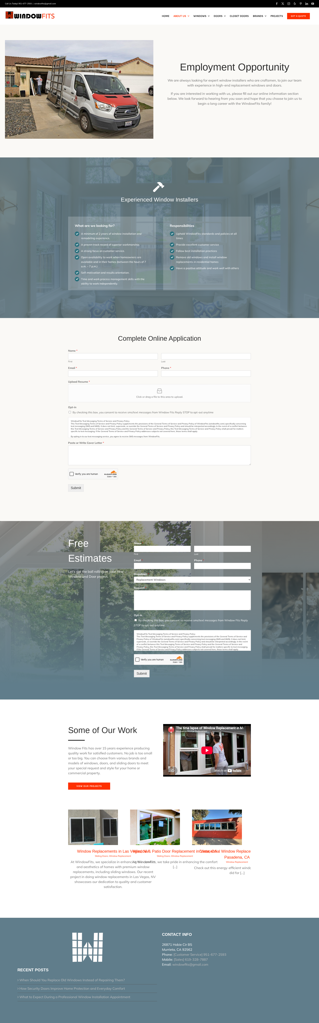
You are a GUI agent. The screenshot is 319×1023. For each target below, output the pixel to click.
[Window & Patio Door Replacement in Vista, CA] (155, 812)
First (70, 361)
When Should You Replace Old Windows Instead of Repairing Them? (72, 980)
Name (72, 350)
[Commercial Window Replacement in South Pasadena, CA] (217, 812)
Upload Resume (79, 381)
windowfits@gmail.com (45, 3)
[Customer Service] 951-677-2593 (199, 954)
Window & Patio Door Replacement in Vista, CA (175, 851)
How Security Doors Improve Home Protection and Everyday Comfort (72, 988)
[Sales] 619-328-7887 (191, 959)
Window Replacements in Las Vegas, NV (113, 851)
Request (140, 587)
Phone (166, 368)
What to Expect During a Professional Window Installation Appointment (74, 997)
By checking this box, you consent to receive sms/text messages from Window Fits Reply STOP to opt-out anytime (143, 412)
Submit (76, 488)
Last (163, 361)
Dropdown (141, 574)
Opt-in (72, 407)
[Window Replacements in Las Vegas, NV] (93, 812)
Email (72, 368)
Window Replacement (120, 856)
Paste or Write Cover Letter (86, 442)
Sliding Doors (101, 856)
